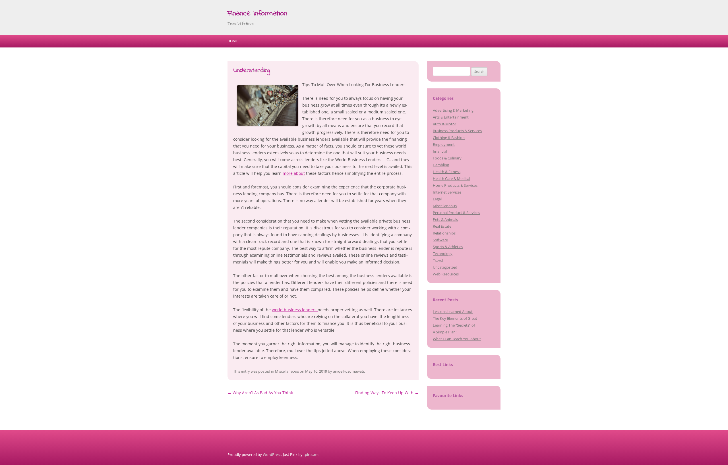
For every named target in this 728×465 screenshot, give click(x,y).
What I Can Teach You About (457, 338)
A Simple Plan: (444, 332)
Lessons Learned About (453, 311)
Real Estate (442, 226)
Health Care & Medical (451, 178)
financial (440, 151)
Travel (438, 260)
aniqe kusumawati (348, 371)
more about (294, 173)
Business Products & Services (457, 130)
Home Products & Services (455, 185)
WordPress (272, 454)
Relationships (444, 233)
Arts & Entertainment (451, 117)
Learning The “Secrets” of (454, 325)
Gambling (441, 164)
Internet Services (447, 192)
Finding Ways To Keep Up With (387, 392)
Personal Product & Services (456, 212)
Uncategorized (445, 267)
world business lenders (295, 309)
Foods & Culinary (447, 158)
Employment (444, 144)
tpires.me (311, 454)
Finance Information (257, 13)
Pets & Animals (445, 219)
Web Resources (446, 274)
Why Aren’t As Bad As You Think (260, 392)
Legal (437, 199)
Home (233, 41)
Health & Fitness (446, 171)
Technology (442, 253)
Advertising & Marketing (453, 110)
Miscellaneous (287, 371)
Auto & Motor (444, 123)
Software (440, 239)
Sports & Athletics (448, 246)
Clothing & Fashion (449, 137)
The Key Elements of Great (455, 318)
